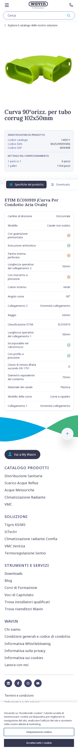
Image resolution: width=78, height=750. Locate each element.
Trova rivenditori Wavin (24, 609)
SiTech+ (11, 531)
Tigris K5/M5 (15, 524)
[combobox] (39, 15)
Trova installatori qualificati (27, 602)
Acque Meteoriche (19, 490)
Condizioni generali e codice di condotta (37, 636)
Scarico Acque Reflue (21, 483)
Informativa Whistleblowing (28, 643)
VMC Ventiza (15, 546)
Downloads (63, 184)
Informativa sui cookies (24, 657)
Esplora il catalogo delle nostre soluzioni (32, 25)
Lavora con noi (16, 664)
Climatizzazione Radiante (25, 497)
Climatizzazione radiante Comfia (31, 538)
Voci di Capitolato (19, 595)
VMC (8, 504)
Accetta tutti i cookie (39, 742)
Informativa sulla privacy (25, 650)
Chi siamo (12, 629)
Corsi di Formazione (21, 587)
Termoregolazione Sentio (25, 553)
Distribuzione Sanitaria (23, 476)
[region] (39, 726)
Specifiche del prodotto (29, 184)
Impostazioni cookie (38, 732)
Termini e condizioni (19, 695)
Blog (8, 580)
